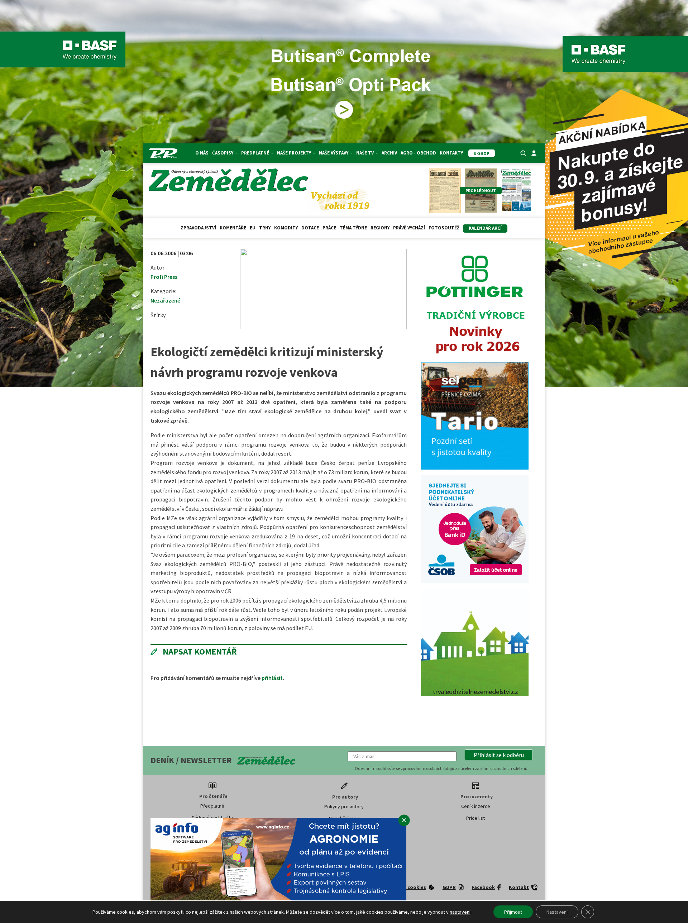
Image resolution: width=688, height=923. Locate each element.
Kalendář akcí (485, 228)
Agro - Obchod (418, 153)
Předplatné (212, 806)
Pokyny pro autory (344, 806)
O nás (202, 153)
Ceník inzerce (475, 806)
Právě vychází (409, 228)
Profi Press (163, 276)
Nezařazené (165, 300)
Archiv (389, 153)
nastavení (460, 912)
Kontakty (451, 153)
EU (252, 228)
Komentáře (233, 228)
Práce (329, 228)
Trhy (265, 228)
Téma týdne (353, 228)
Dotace (310, 228)
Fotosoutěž (444, 228)
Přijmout (513, 912)
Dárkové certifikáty (212, 817)
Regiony (380, 228)
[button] (499, 755)
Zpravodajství (198, 228)
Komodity (286, 228)
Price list (475, 818)
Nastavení (557, 912)
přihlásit (272, 677)
